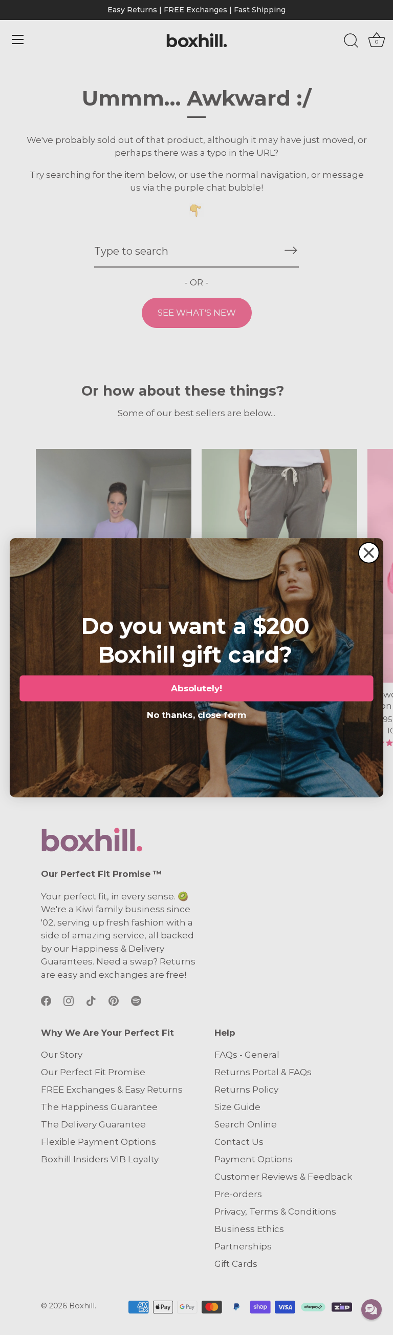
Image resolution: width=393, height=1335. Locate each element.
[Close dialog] (369, 552)
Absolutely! (196, 688)
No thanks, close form (197, 713)
